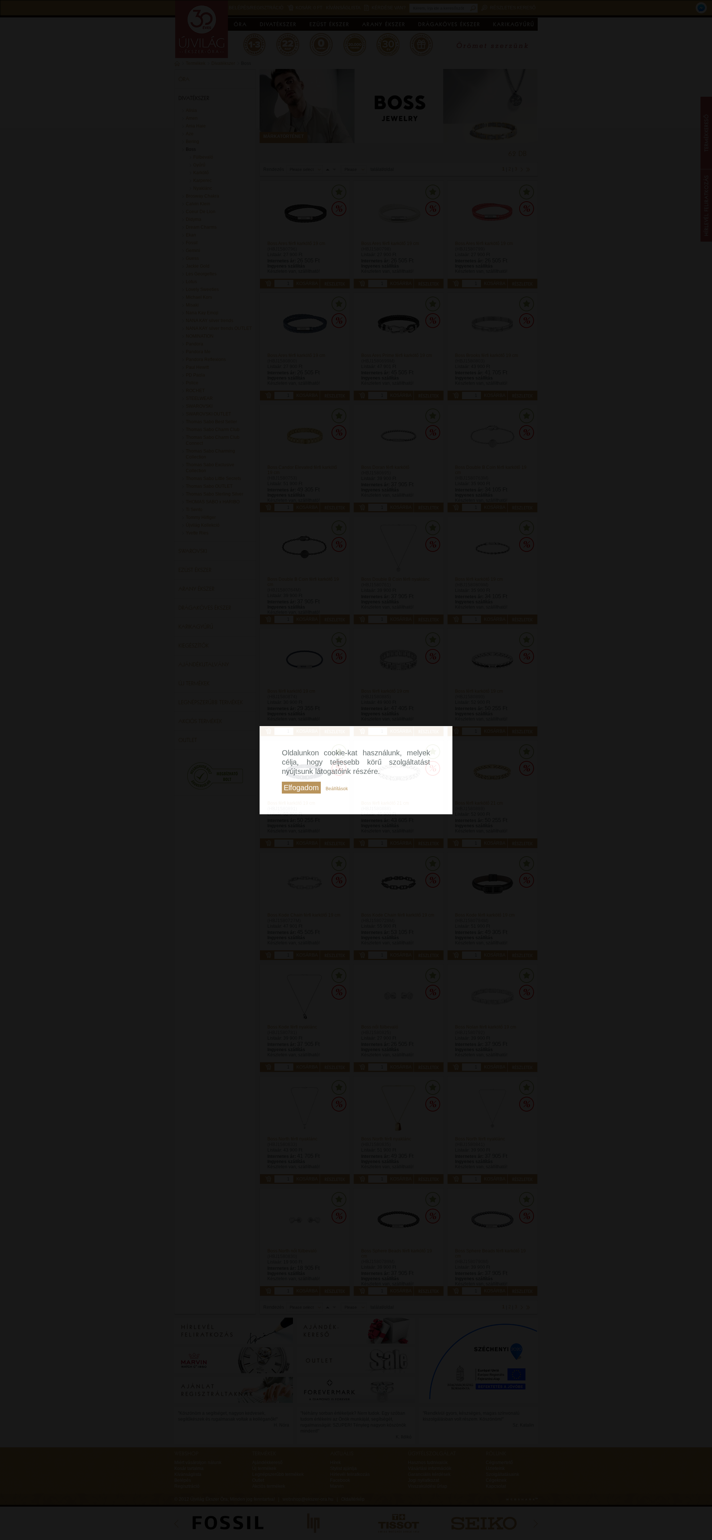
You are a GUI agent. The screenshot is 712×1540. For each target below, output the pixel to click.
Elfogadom (301, 788)
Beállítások (337, 788)
